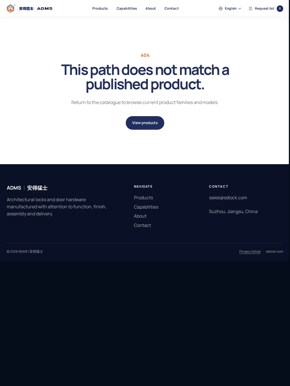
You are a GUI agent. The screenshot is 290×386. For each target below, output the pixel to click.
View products (143, 122)
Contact (172, 8)
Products (100, 8)
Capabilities (127, 8)
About (151, 8)
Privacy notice (245, 251)
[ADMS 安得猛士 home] (30, 8)
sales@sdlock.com (225, 197)
